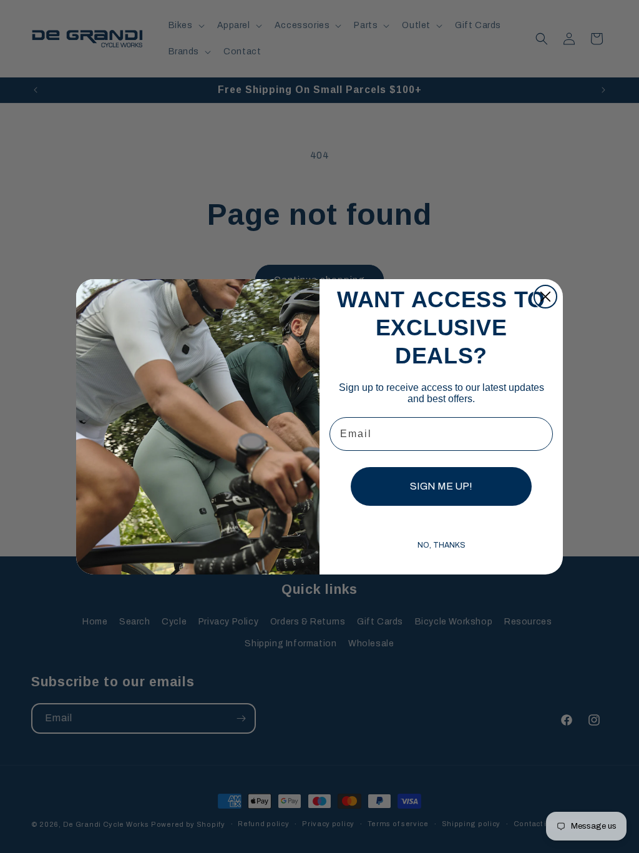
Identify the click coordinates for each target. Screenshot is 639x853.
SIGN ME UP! (441, 486)
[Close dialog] (545, 296)
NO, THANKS (441, 545)
